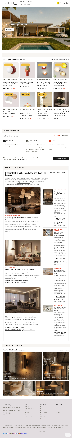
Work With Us (59, 412)
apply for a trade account (58, 427)
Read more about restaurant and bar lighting (60, 220)
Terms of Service (44, 418)
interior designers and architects (11, 427)
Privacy (40, 431)
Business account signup (60, 262)
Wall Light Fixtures (29, 406)
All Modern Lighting (29, 416)
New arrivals (24, 282)
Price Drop (27, 414)
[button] (60, 3)
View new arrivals (59, 335)
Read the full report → (22, 159)
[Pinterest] (9, 413)
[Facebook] (4, 413)
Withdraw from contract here (46, 414)
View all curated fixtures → (36, 124)
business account (12, 326)
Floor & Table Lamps (29, 410)
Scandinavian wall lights (23, 425)
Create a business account (26, 235)
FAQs (41, 408)
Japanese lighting (9, 184)
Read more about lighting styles (60, 297)
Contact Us (42, 406)
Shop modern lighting (12, 235)
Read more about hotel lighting (14, 327)
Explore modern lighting (58, 172)
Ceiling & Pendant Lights (30, 408)
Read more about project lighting (60, 259)
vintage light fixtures (35, 184)
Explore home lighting (12, 282)
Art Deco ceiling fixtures (59, 425)
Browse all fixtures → (61, 158)
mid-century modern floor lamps (45, 425)
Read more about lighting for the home (16, 280)
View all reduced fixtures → (60, 59)
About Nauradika (59, 408)
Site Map (42, 420)
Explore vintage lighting (60, 223)
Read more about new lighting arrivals (60, 333)
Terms (44, 431)
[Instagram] (7, 413)
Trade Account (59, 406)
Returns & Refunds (44, 412)
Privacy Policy (43, 416)
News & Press (59, 410)
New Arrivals (9, 29)
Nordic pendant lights (33, 425)
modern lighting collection (23, 182)
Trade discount (57, 264)
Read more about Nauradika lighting (15, 233)
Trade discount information (29, 329)
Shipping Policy (43, 410)
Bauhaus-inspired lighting (21, 184)
